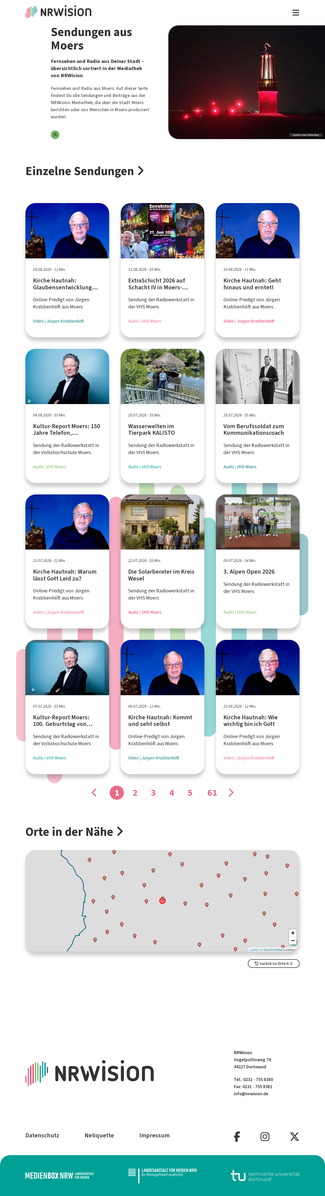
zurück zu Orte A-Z (275, 963)
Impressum (154, 1135)
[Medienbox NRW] (59, 1175)
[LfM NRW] (162, 1176)
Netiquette (99, 1135)
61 (212, 793)
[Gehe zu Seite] (230, 793)
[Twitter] (294, 1137)
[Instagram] (265, 1137)
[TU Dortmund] (265, 1175)
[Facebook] (237, 1137)
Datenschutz (42, 1135)
